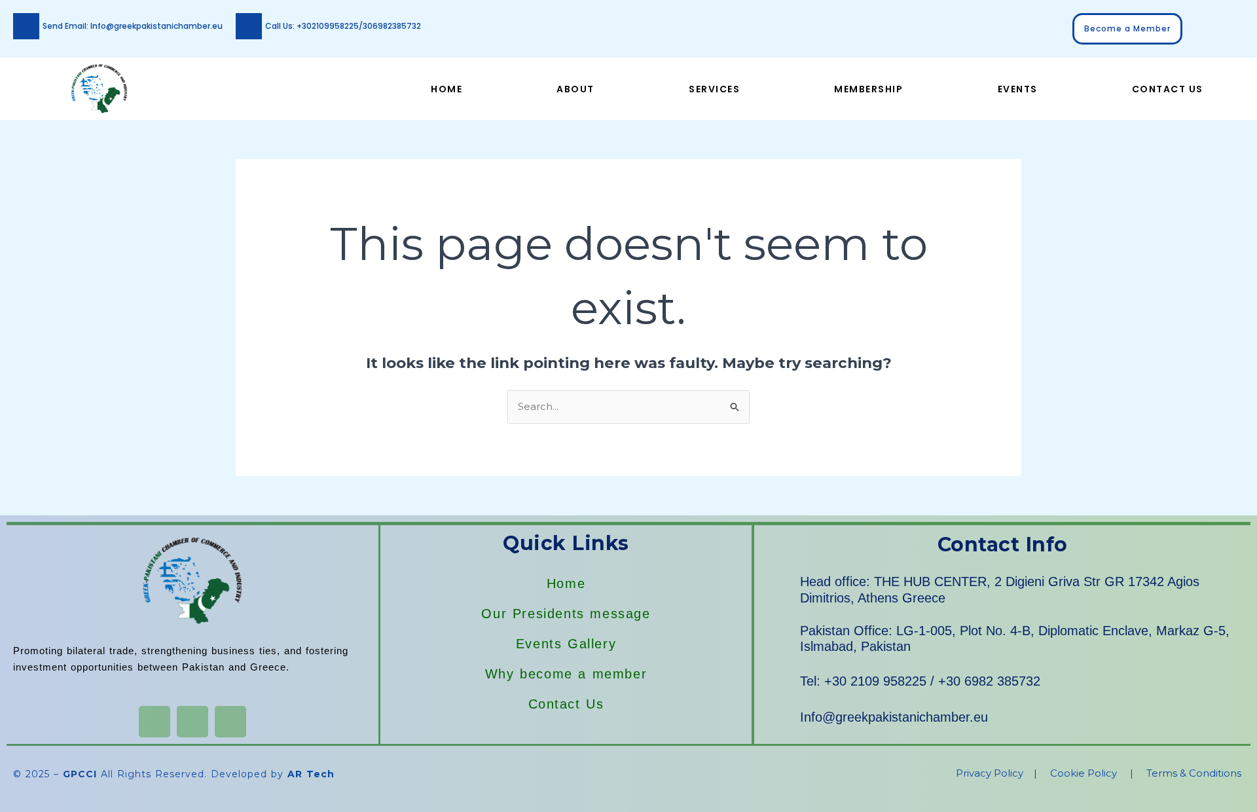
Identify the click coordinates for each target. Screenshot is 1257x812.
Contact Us (1167, 89)
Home (446, 89)
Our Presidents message (565, 613)
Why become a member (566, 674)
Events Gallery (566, 644)
